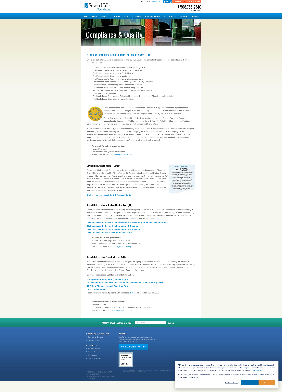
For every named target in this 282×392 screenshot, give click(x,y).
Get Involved (170, 16)
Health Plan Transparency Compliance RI (134, 371)
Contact (183, 16)
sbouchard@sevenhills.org (120, 247)
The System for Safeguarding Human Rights (107, 279)
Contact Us (92, 352)
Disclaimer (141, 370)
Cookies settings (231, 383)
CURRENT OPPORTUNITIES (133, 347)
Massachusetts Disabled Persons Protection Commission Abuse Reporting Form (125, 283)
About (94, 16)
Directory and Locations (152, 370)
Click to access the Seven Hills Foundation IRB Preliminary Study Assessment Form (126, 223)
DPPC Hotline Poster (96, 289)
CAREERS (177, 1)
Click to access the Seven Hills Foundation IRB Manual (112, 226)
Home (85, 16)
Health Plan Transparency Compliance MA (171, 370)
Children (116, 16)
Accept (249, 383)
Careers (138, 16)
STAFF (197, 1)
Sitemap (125, 370)
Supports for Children (95, 337)
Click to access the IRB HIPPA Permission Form (109, 233)
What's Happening (152, 16)
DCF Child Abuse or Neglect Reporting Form (107, 286)
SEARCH (196, 16)
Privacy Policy (257, 370)
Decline (267, 383)
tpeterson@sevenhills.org (121, 155)
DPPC (132, 293)
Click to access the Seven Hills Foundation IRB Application (114, 229)
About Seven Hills (94, 349)
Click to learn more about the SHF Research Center (109, 195)
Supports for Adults (94, 340)
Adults (127, 16)
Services (104, 16)
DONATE (189, 1)
